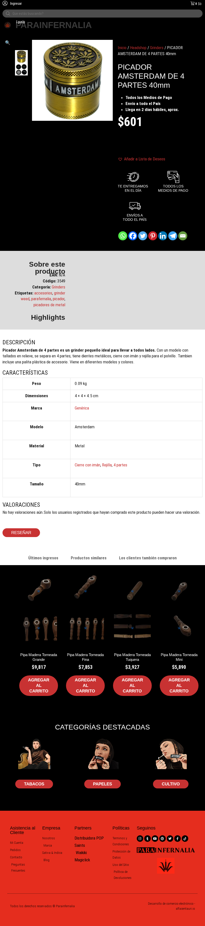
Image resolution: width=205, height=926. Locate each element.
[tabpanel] (102, 643)
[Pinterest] (152, 235)
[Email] (182, 235)
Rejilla (107, 464)
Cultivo (171, 784)
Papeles (102, 784)
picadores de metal (49, 304)
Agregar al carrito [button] (38, 685)
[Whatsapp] (122, 235)
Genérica (82, 407)
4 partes (120, 464)
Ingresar (16, 3)
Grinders (157, 47)
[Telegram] (172, 235)
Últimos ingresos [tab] (43, 557)
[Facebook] (132, 235)
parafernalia (41, 298)
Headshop (138, 47)
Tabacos (34, 784)
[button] (7, 42)
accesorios (43, 292)
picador (58, 298)
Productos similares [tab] (88, 557)
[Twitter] (142, 235)
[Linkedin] (162, 235)
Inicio (122, 47)
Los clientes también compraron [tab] (148, 557)
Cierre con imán (87, 464)
